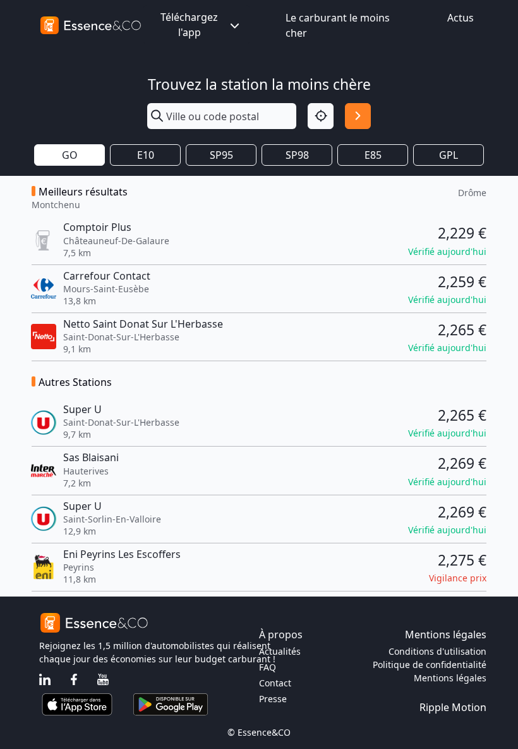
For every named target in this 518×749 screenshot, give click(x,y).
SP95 (221, 155)
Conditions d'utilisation (437, 651)
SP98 (297, 155)
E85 (373, 155)
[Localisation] (321, 116)
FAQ (267, 667)
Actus (460, 18)
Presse (273, 699)
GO (70, 155)
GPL (448, 155)
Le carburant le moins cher (338, 25)
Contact (275, 683)
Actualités (280, 651)
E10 (145, 155)
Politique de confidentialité (429, 665)
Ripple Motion (452, 707)
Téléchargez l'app (189, 24)
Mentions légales (450, 678)
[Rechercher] (358, 116)
